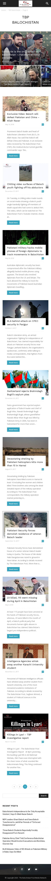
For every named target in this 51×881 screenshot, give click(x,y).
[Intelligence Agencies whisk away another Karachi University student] (25, 656)
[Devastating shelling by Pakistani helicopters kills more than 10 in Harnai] (25, 451)
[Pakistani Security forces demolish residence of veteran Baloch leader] (25, 524)
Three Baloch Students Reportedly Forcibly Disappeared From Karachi (20, 831)
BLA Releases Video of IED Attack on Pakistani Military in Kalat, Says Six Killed (25, 850)
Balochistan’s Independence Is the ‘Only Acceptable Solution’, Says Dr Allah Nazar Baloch (24, 812)
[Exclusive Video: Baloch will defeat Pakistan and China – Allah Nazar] (25, 108)
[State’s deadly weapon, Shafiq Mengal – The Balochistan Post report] (20, 76)
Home (3, 10)
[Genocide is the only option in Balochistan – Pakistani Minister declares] (25, 48)
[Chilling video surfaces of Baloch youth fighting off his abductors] (25, 175)
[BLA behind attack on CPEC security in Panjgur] (25, 312)
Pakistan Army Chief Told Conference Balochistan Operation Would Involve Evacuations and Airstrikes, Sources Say (24, 841)
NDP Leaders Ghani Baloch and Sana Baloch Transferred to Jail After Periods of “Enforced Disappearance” (21, 822)
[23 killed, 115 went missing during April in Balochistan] (25, 589)
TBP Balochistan (14, 10)
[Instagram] (22, 869)
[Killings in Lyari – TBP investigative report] (25, 726)
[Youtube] (36, 869)
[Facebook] (15, 869)
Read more (13, 156)
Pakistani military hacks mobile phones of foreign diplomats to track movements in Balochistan (25, 251)
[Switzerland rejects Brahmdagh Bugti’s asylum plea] (25, 382)
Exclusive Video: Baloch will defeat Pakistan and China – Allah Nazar (23, 117)
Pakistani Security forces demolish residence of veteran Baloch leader (24, 534)
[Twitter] (29, 869)
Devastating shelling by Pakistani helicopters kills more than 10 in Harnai (25, 462)
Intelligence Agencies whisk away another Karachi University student (25, 664)
